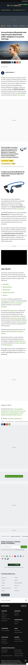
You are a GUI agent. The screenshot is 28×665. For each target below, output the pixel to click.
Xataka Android (7, 287)
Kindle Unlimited (18, 331)
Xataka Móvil (6, 289)
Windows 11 (17, 590)
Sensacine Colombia (18, 653)
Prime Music (21, 318)
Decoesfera (3, 641)
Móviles (16, 580)
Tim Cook (9, 25)
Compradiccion (4, 643)
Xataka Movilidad (18, 583)
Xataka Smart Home (8, 292)
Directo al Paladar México (6, 655)
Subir (23, 606)
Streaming (3, 577)
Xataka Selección (14, 5)
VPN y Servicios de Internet (19, 10)
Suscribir (23, 546)
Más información (21, 663)
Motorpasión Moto (18, 632)
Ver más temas (5, 595)
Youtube (15, 556)
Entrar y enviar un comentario (14, 476)
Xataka (2, 613)
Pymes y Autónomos (18, 641)
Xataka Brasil (4, 651)
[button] (10, 72)
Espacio (3, 580)
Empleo (3, 590)
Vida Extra (16, 615)
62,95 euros (21, 95)
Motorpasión (17, 630)
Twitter (15, 62)
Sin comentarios (6, 62)
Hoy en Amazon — (7, 160)
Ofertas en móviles (6, 10)
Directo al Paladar (5, 630)
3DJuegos (16, 613)
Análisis (16, 577)
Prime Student (22, 322)
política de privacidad (19, 549)
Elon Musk (15, 25)
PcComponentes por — (8, 163)
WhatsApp (7, 556)
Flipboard (17, 62)
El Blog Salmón (17, 639)
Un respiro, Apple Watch (15, 418)
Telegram (4, 306)
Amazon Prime (13, 310)
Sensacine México (18, 651)
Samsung (16, 585)
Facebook (12, 62)
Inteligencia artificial (6, 588)
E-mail (20, 62)
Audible (3, 333)
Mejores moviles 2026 (15, 536)
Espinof (5, 295)
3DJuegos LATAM (17, 650)
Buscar (26, 600)
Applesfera (6, 284)
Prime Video (13, 318)
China (4, 25)
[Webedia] (25, 1)
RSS (23, 556)
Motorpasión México (18, 655)
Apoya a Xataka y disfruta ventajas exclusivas (14, 567)
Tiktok (8, 558)
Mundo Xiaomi (4, 620)
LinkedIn (5, 558)
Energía (3, 583)
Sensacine (16, 621)
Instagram (18, 556)
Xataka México (4, 650)
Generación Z (22, 25)
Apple (2, 585)
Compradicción (5, 301)
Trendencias (4, 639)
